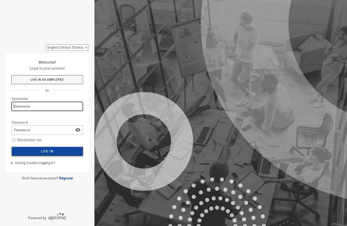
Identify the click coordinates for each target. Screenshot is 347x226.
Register (66, 178)
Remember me (29, 140)
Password (20, 122)
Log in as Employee (47, 79)
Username (20, 99)
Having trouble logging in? (35, 163)
